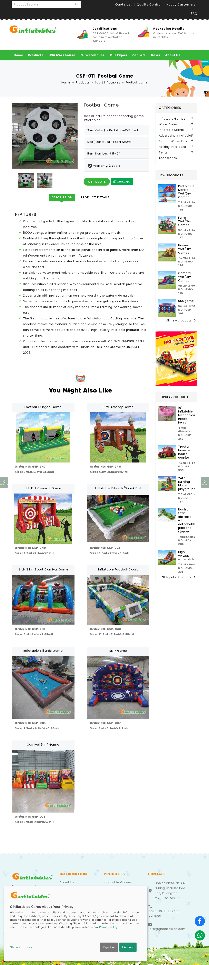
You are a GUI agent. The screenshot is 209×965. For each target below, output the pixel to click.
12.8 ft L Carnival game (43, 488)
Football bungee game (43, 407)
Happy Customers (181, 4)
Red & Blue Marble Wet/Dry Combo (186, 191)
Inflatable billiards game (43, 650)
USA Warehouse (62, 55)
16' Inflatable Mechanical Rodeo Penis (187, 415)
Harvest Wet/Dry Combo (184, 249)
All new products (181, 320)
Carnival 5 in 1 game (43, 744)
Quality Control (149, 4)
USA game (186, 301)
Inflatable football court (118, 569)
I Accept (128, 947)
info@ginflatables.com (167, 929)
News (155, 55)
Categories (170, 107)
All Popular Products (179, 577)
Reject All (109, 947)
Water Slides (168, 124)
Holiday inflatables (173, 147)
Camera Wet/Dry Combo (184, 276)
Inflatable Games (172, 119)
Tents (163, 153)
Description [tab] (61, 197)
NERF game (118, 650)
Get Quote (97, 182)
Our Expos (118, 55)
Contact (139, 55)
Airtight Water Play (173, 141)
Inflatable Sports (171, 130)
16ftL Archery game (118, 407)
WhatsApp (123, 181)
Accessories (168, 158)
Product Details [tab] (95, 197)
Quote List (123, 4)
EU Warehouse (92, 55)
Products (36, 55)
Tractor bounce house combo (184, 452)
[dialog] (75, 923)
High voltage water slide (186, 555)
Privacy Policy (108, 927)
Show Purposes (21, 947)
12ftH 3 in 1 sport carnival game (43, 569)
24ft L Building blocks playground (186, 483)
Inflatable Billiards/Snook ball (118, 488)
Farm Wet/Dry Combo (184, 221)
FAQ (194, 13)
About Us (173, 55)
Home (18, 55)
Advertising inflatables (176, 136)
